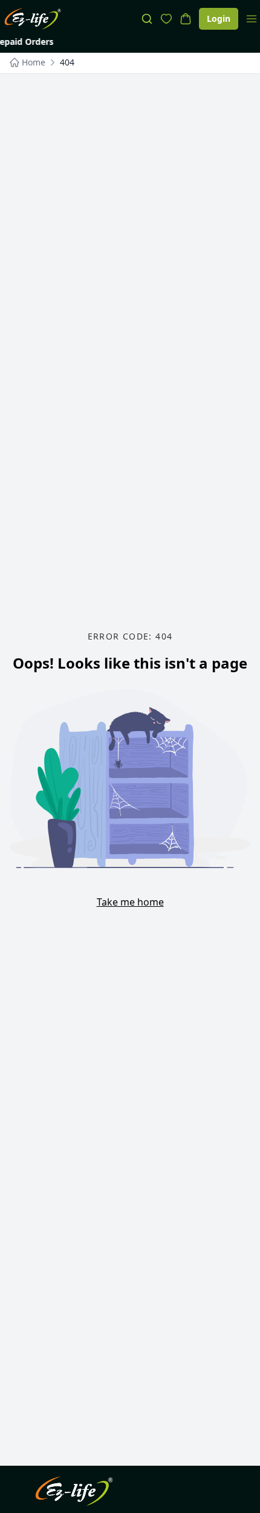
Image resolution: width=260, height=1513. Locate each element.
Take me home (130, 902)
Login (218, 18)
